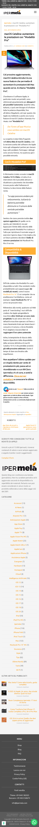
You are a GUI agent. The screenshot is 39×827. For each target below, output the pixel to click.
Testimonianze (19, 766)
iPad (18, 616)
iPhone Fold (18, 632)
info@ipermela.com (19, 803)
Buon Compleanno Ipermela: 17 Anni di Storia (23, 701)
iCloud (18, 574)
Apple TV (18, 532)
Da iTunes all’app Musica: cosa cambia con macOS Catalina (19, 129)
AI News (18, 507)
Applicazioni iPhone (18, 553)
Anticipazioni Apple (14, 30)
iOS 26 (18, 612)
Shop (20, 745)
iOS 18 (18, 607)
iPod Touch (18, 637)
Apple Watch (18, 541)
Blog (19, 749)
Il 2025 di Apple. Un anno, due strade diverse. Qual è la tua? (22, 692)
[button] (34, 822)
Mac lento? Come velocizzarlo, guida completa (22, 683)
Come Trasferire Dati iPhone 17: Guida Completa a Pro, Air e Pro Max (22, 710)
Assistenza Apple (18, 557)
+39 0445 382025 (22, 795)
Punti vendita (19, 790)
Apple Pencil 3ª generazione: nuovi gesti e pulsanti (29, 427)
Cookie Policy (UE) (19, 779)
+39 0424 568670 (23, 798)
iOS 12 (18, 582)
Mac (5, 30)
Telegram (20, 389)
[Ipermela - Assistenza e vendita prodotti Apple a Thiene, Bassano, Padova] (12, 12)
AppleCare (18, 549)
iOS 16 (18, 599)
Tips (18, 657)
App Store (18, 524)
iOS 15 (18, 595)
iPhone (17, 628)
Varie (18, 666)
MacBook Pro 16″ (10, 294)
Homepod (18, 570)
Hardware (18, 566)
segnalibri (28, 414)
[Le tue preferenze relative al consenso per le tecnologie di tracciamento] (4, 823)
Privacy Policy (19, 774)
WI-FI (18, 670)
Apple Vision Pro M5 (18, 537)
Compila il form (8, 458)
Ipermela (7, 23)
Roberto (30, 46)
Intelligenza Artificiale (17, 578)
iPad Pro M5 (18, 620)
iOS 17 (18, 603)
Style (18, 653)
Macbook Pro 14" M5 (18, 645)
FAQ (19, 754)
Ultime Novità (17, 662)
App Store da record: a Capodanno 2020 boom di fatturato (10, 427)
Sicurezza (18, 649)
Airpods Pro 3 (18, 516)
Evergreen (18, 562)
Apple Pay (18, 528)
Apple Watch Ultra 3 (18, 545)
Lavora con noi (19, 770)
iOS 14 (18, 591)
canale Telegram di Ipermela (12, 393)
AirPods (18, 512)
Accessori (18, 503)
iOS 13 (17, 587)
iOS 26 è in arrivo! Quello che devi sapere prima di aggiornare (23, 719)
